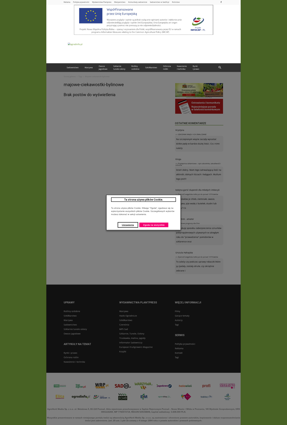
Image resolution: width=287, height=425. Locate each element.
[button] (219, 67)
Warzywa (89, 67)
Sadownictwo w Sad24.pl (159, 2)
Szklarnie (119, 67)
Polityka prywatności (81, 2)
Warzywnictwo (119, 2)
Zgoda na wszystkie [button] (154, 225)
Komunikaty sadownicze (137, 2)
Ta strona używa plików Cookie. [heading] (143, 199)
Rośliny (135, 67)
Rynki (196, 67)
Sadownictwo (73, 67)
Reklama (67, 2)
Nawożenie (182, 67)
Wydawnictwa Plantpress (101, 2)
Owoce (103, 67)
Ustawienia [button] (128, 225)
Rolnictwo (176, 2)
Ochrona (167, 67)
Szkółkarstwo (151, 67)
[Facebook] (221, 2)
